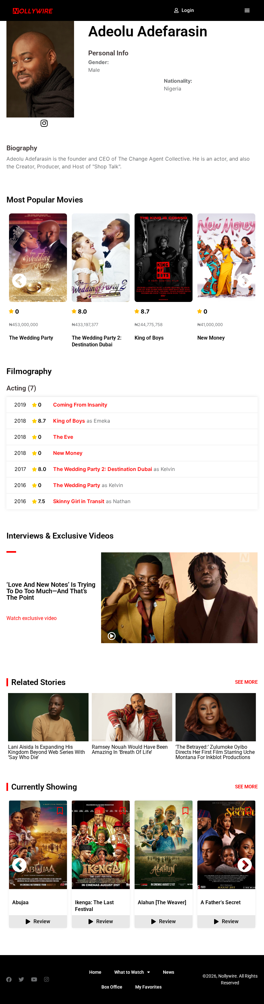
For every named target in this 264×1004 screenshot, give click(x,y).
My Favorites (148, 987)
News (168, 972)
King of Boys (149, 338)
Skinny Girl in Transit (78, 501)
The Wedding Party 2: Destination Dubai (102, 469)
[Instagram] (46, 979)
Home (95, 972)
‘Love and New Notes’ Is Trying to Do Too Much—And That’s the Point (50, 591)
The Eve (63, 437)
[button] (247, 10)
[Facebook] (8, 979)
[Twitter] (21, 979)
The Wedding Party (31, 338)
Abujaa (20, 902)
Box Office (111, 987)
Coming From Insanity (80, 404)
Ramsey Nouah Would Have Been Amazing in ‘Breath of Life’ (130, 749)
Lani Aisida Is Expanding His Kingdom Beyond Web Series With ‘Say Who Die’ (46, 752)
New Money (211, 338)
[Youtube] (33, 979)
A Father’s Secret (220, 902)
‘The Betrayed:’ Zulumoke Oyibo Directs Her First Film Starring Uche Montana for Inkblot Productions (215, 752)
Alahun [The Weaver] (162, 902)
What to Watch (129, 972)
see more (246, 787)
